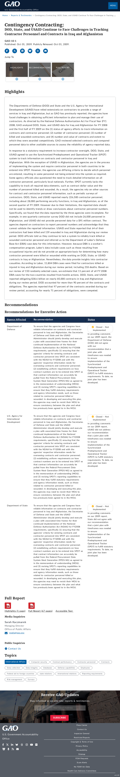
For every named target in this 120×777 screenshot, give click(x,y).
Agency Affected (16, 319)
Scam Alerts (82, 762)
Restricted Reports (82, 737)
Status (91, 319)
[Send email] (46, 51)
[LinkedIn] (23, 51)
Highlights (16, 68)
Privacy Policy (82, 746)
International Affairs (15, 662)
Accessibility (82, 750)
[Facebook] (8, 51)
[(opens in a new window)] (3, 745)
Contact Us (14, 649)
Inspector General (81, 733)
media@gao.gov (16, 633)
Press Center (82, 725)
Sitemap (81, 754)
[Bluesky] (31, 51)
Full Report (63, 68)
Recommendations (39, 68)
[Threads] (38, 51)
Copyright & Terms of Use (82, 742)
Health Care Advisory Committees (81, 771)
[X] (15, 51)
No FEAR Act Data (82, 767)
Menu (113, 6)
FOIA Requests (82, 758)
